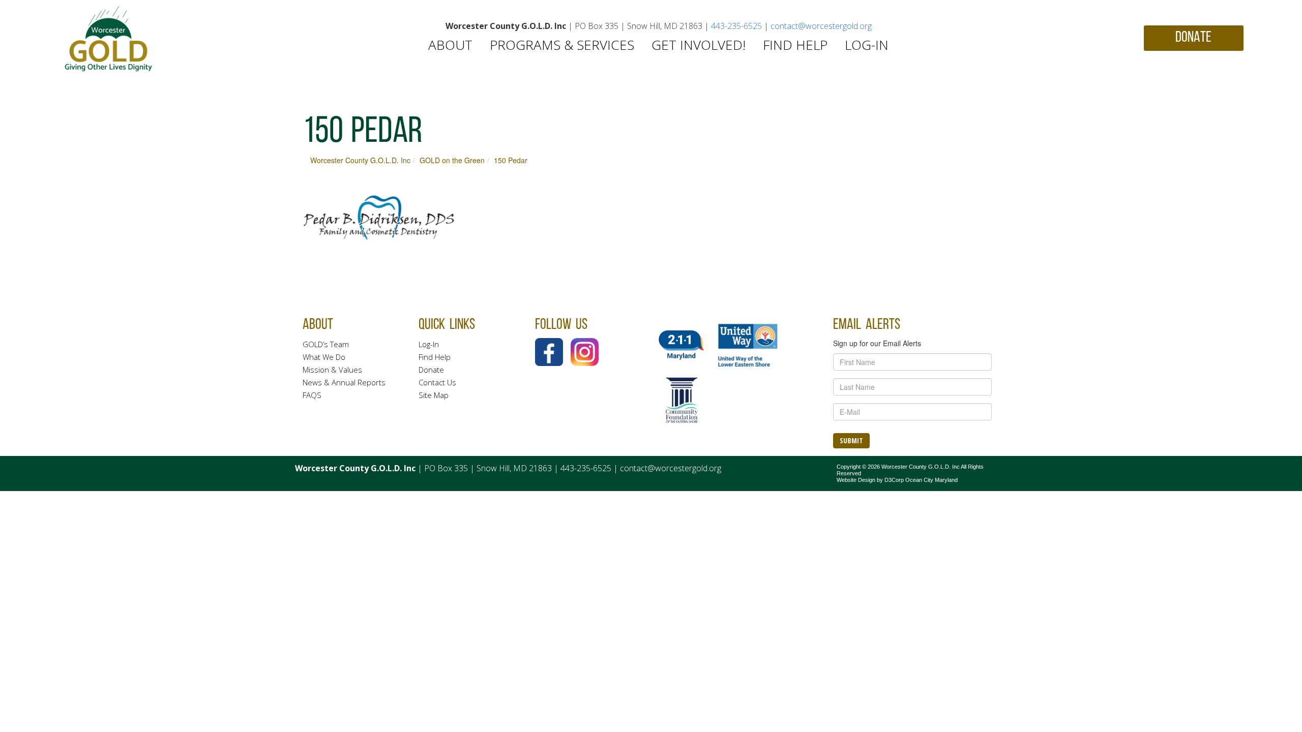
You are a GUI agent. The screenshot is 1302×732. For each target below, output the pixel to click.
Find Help (795, 45)
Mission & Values (332, 369)
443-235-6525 (736, 26)
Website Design (856, 480)
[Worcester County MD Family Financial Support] (109, 39)
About (450, 45)
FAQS (312, 395)
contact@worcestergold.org (821, 26)
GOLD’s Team (326, 344)
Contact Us (437, 382)
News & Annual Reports (344, 382)
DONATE (1193, 38)
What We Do (324, 357)
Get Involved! (699, 45)
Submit (851, 440)
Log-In (867, 45)
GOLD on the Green (452, 160)
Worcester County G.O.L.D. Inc (360, 160)
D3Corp (894, 480)
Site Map (434, 395)
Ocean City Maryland (931, 480)
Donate (431, 369)
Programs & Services (562, 45)
